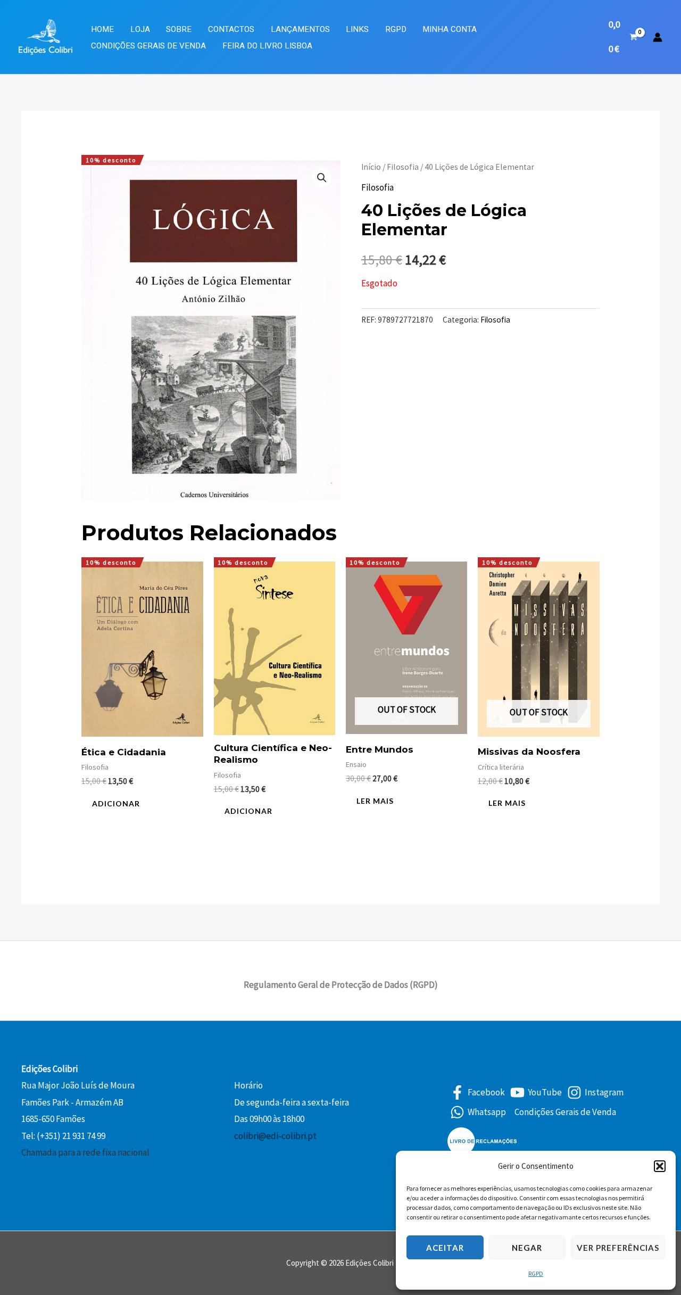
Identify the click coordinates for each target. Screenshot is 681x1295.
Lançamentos (300, 29)
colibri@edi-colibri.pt (275, 1136)
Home (102, 29)
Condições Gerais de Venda (148, 46)
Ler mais (375, 800)
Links (357, 29)
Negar (527, 1247)
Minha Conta (449, 29)
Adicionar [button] (116, 803)
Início (371, 167)
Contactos (231, 29)
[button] (659, 1166)
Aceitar (445, 1247)
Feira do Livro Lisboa (267, 46)
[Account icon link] (657, 37)
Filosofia (403, 167)
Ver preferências (618, 1247)
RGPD (535, 1273)
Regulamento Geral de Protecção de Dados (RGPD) (341, 985)
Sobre (179, 29)
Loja (140, 29)
